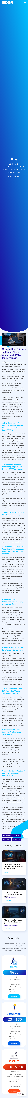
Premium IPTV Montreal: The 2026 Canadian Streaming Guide (13, 894)
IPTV (18, 176)
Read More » (7, 872)
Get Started (14, 996)
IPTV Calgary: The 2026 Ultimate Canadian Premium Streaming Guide (13, 866)
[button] (25, 2)
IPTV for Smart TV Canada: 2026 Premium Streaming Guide (13, 922)
